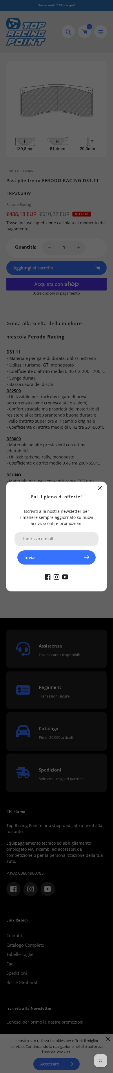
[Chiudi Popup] (99, 488)
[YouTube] (65, 576)
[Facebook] (48, 576)
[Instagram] (56, 576)
